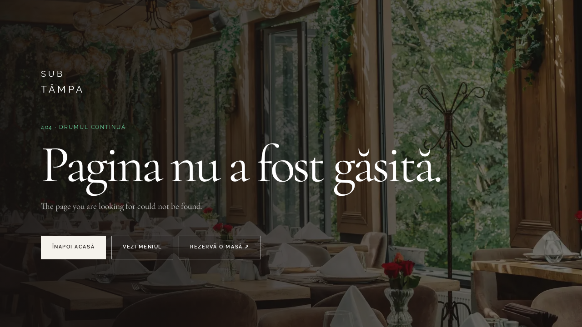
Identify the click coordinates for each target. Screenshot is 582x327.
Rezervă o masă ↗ (220, 247)
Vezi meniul (142, 247)
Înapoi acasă (73, 247)
